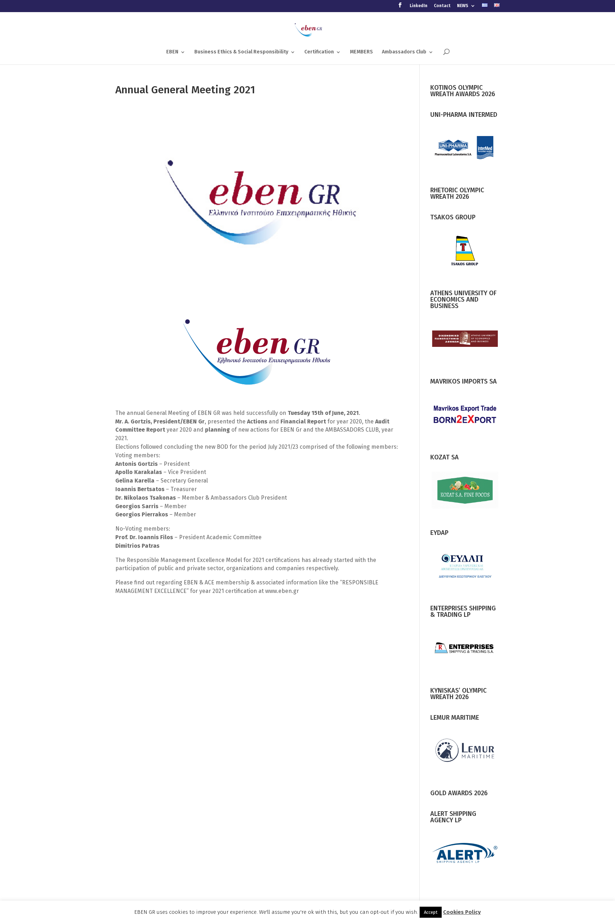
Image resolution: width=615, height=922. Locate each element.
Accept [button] (430, 912)
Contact (442, 6)
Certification (319, 52)
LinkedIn (418, 6)
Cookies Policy (462, 912)
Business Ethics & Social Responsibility (241, 52)
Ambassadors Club (404, 52)
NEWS (462, 6)
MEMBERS (361, 52)
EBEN (172, 52)
